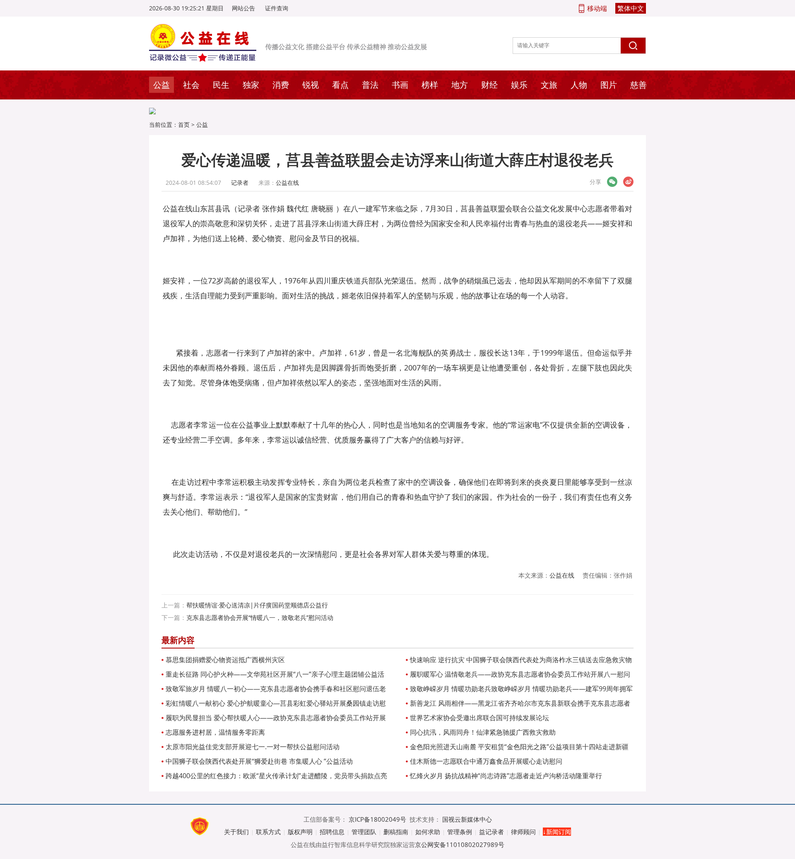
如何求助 (427, 832)
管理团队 (364, 832)
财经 (489, 84)
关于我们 (236, 832)
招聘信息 (332, 832)
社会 (191, 84)
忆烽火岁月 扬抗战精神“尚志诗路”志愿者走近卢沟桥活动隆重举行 (506, 775)
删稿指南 (395, 832)
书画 (400, 84)
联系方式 (268, 832)
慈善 (638, 84)
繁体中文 (630, 8)
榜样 (430, 84)
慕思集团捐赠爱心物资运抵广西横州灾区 (225, 659)
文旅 (549, 84)
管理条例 (459, 832)
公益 (161, 84)
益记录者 (491, 832)
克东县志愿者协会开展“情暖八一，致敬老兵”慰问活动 (259, 617)
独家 (251, 84)
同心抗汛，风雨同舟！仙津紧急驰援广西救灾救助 (483, 732)
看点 (340, 84)
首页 (184, 124)
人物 (579, 84)
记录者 (239, 182)
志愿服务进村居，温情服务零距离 (215, 732)
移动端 (597, 8)
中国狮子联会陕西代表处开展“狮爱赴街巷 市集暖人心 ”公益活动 (259, 761)
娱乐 (519, 84)
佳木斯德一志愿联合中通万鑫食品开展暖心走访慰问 (486, 761)
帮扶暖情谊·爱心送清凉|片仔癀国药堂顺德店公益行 (257, 605)
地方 (459, 84)
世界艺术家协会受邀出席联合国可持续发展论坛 (479, 717)
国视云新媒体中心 (467, 819)
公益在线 (287, 182)
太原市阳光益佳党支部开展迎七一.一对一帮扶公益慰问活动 (253, 746)
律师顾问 (523, 832)
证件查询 (276, 8)
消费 (280, 84)
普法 (370, 84)
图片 (608, 84)
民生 (221, 84)
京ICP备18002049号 (377, 819)
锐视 (310, 84)
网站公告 (243, 8)
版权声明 (300, 832)
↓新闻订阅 (557, 832)
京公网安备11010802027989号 (459, 844)
